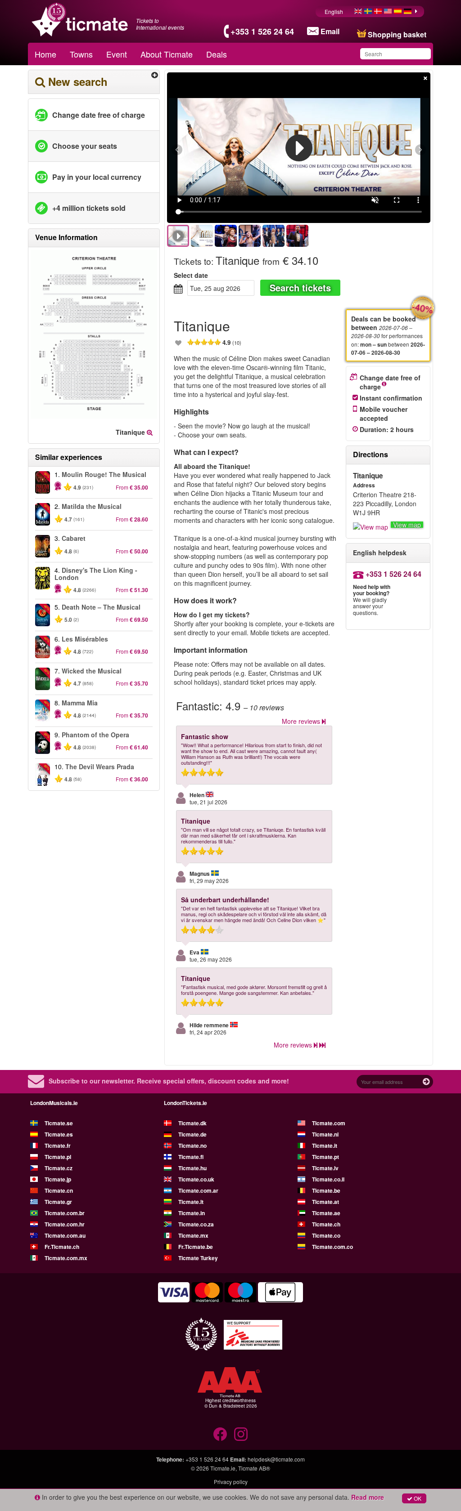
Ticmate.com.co (332, 1247)
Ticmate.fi (190, 1157)
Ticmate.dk (192, 1123)
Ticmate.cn (59, 1190)
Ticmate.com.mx (66, 1258)
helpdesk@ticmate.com (276, 1459)
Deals (216, 54)
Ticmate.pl (58, 1157)
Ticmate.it (324, 1145)
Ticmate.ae (326, 1213)
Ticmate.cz (58, 1168)
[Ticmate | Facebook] (220, 1434)
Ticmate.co (326, 1235)
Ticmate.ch (326, 1224)
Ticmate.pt (325, 1157)
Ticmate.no (192, 1145)
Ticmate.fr (58, 1145)
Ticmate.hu (192, 1168)
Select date (191, 275)
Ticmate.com (328, 1123)
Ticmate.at (325, 1202)
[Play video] (298, 147)
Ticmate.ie (222, 1468)
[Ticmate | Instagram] (241, 1434)
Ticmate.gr (58, 1202)
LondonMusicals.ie (54, 1103)
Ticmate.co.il (328, 1179)
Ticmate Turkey (198, 1258)
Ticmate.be (326, 1190)
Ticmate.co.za (196, 1224)
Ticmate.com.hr (65, 1224)
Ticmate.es (59, 1134)
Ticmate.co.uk (196, 1179)
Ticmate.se (59, 1123)
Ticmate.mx (193, 1235)
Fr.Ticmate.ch (62, 1247)
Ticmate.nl (325, 1134)
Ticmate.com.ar (198, 1190)
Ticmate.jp (58, 1179)
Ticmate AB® (254, 1468)
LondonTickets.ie (185, 1103)
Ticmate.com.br (65, 1213)
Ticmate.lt (190, 1202)
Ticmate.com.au (65, 1235)
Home (45, 54)
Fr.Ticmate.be (195, 1247)
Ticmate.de (192, 1134)
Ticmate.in (191, 1213)
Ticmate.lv (325, 1168)
